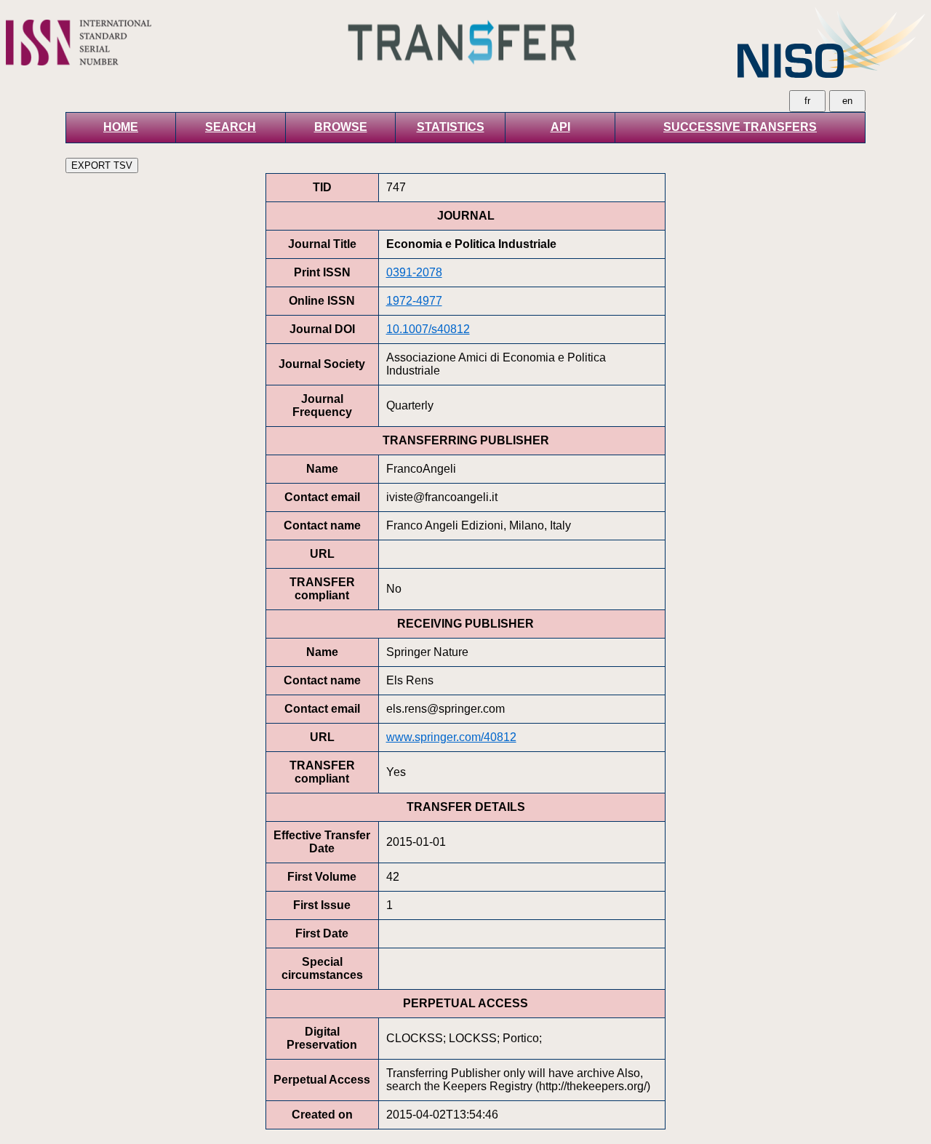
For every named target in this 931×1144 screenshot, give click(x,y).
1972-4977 (414, 301)
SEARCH (230, 127)
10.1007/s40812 (428, 329)
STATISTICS (450, 127)
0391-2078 (414, 272)
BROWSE (340, 127)
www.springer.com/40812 (451, 737)
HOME (120, 127)
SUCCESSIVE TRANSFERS (740, 127)
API (560, 127)
